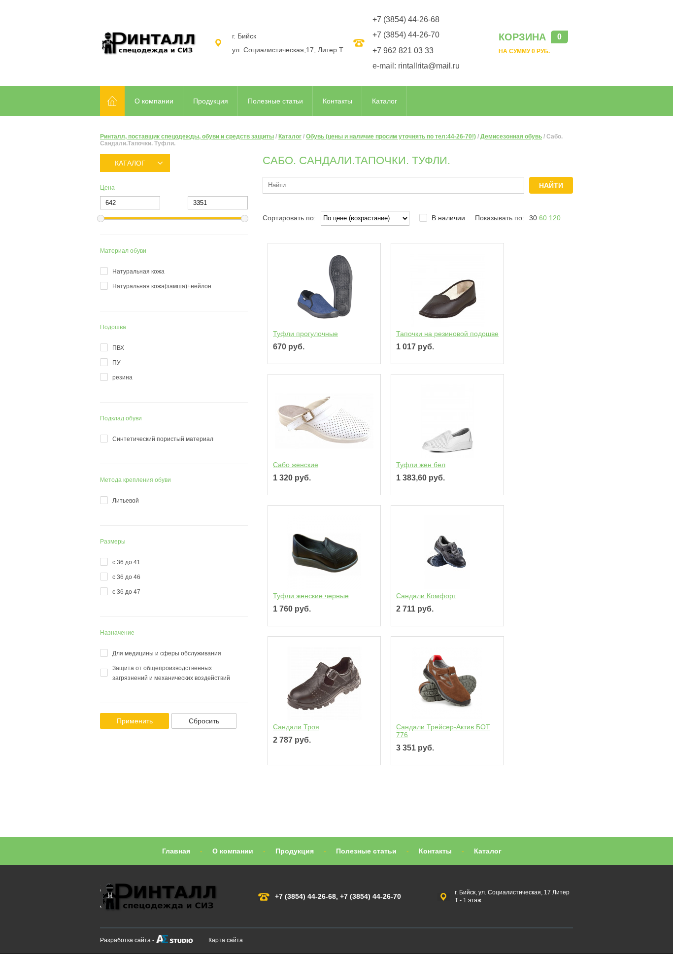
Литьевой (125, 500)
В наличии (448, 218)
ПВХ (118, 347)
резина (122, 377)
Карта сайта (225, 940)
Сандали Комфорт (426, 596)
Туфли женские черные (311, 596)
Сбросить (204, 721)
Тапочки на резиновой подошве (447, 334)
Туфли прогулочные (305, 334)
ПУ (116, 362)
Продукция (210, 101)
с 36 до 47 (126, 591)
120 (555, 218)
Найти (551, 185)
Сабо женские (295, 465)
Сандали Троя (296, 727)
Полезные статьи (275, 101)
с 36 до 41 (126, 562)
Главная (176, 851)
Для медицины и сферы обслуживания (166, 653)
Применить (135, 721)
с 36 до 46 (126, 577)
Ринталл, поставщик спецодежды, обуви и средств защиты (187, 136)
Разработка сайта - (127, 940)
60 (543, 218)
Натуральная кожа (138, 271)
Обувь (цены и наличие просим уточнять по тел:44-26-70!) (391, 136)
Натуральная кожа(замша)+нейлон (161, 286)
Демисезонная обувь (511, 136)
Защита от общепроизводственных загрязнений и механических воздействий (171, 673)
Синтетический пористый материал (162, 439)
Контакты (337, 101)
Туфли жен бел (420, 465)
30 (533, 218)
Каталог (384, 101)
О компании (154, 101)
